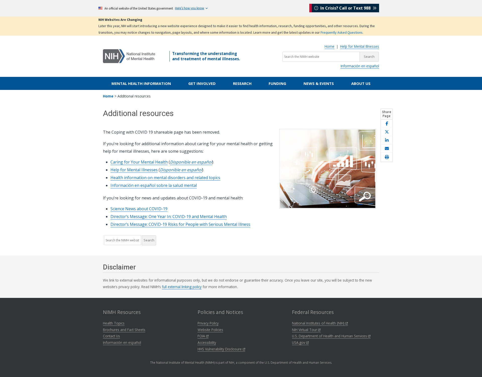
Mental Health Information (141, 83)
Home (329, 46)
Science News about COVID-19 (138, 208)
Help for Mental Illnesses (359, 46)
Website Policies (210, 329)
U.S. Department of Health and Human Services (330, 336)
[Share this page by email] (386, 148)
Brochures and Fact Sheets (124, 329)
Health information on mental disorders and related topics (165, 177)
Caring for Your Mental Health (139, 162)
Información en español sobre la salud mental (153, 185)
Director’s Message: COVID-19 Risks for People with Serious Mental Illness (180, 224)
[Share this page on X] (386, 132)
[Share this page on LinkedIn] (386, 140)
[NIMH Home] (129, 56)
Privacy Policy (208, 323)
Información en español (359, 66)
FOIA (202, 336)
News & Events (319, 83)
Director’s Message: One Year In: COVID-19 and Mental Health (168, 216)
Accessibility (207, 342)
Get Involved (202, 83)
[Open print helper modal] (386, 157)
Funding (277, 83)
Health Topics (114, 323)
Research (242, 83)
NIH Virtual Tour (305, 329)
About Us (361, 83)
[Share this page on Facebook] (386, 124)
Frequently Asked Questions (342, 32)
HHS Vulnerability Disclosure (220, 349)
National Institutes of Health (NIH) (318, 323)
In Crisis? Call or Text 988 (345, 8)
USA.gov (299, 342)
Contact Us (111, 336)
